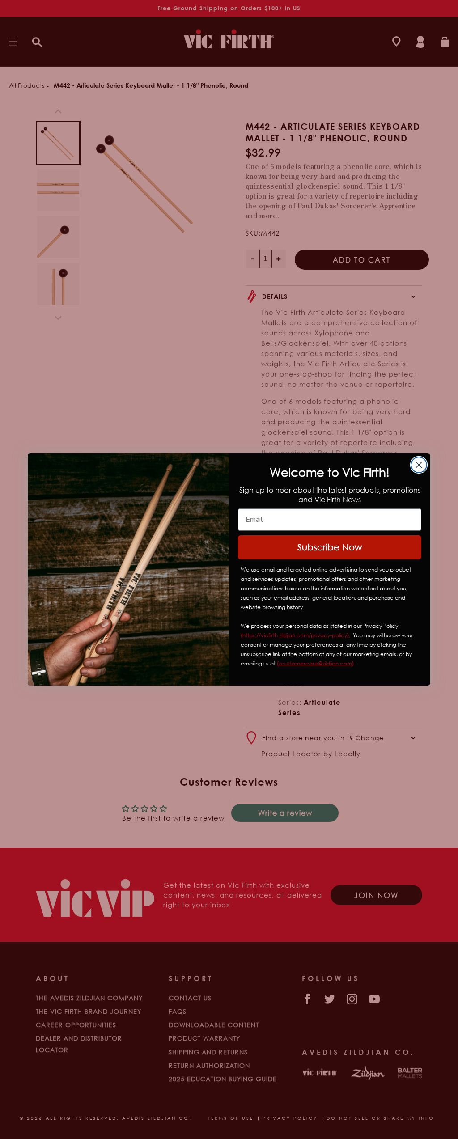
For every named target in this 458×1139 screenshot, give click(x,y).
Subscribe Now (329, 547)
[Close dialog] (419, 465)
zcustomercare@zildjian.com (315, 663)
